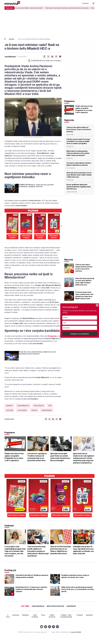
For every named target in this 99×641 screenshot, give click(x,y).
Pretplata (85, 3)
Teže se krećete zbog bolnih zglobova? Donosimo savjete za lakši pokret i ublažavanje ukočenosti (38, 551)
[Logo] (12, 3)
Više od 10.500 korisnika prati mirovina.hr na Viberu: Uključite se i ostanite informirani (60, 550)
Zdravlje (70, 146)
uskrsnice (71, 606)
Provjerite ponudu (12, 237)
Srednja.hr (80, 615)
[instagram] (45, 626)
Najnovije (69, 120)
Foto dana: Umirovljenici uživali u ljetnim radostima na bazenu (53, 8)
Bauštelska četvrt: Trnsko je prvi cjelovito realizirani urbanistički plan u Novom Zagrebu (31, 589)
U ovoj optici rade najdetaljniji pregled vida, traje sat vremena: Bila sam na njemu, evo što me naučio (15, 551)
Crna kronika (72, 192)
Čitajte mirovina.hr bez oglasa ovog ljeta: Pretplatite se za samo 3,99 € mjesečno (84, 109)
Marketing (25, 615)
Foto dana (71, 168)
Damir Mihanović (23, 405)
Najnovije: (9, 8)
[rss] (57, 626)
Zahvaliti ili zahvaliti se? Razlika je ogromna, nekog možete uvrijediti (32, 576)
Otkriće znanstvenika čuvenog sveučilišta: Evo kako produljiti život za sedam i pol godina (78, 141)
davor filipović (39, 405)
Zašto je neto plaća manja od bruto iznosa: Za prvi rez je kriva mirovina (79, 129)
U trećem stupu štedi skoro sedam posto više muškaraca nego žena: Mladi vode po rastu (84, 295)
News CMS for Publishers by (66, 632)
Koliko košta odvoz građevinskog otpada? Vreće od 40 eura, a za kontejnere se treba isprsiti (77, 589)
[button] (61, 226)
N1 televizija (52, 336)
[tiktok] (49, 626)
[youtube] (41, 626)
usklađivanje (38, 606)
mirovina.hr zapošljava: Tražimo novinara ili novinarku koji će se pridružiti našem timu (37, 456)
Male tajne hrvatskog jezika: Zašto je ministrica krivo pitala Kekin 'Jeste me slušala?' (78, 153)
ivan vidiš (9, 410)
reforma (34, 410)
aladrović (9, 405)
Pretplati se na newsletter (79, 334)
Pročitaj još (10, 570)
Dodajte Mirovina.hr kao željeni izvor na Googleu (46, 60)
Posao (43, 615)
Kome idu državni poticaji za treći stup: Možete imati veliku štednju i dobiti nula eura (79, 175)
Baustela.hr (89, 615)
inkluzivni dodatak (55, 606)
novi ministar (22, 410)
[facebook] (53, 626)
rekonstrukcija (47, 410)
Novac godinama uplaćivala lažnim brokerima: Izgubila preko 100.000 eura (79, 187)
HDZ (50, 405)
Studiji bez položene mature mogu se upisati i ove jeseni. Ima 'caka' (75, 576)
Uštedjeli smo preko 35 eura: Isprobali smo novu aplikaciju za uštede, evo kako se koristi (83, 550)
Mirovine (70, 134)
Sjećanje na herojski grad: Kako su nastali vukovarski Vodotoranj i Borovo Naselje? (60, 456)
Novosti (70, 158)
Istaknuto (11, 39)
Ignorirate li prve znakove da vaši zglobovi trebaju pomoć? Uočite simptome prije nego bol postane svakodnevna (83, 458)
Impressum (15, 615)
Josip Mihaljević (10, 56)
